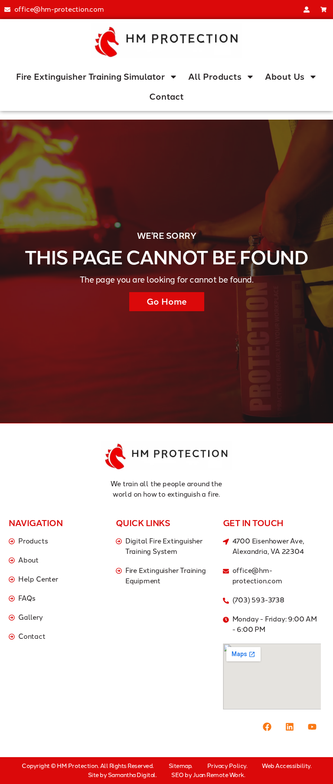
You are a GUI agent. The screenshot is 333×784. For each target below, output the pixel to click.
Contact (166, 96)
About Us (284, 77)
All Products (215, 77)
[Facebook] (267, 726)
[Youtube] (312, 726)
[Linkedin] (289, 726)
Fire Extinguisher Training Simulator (90, 77)
